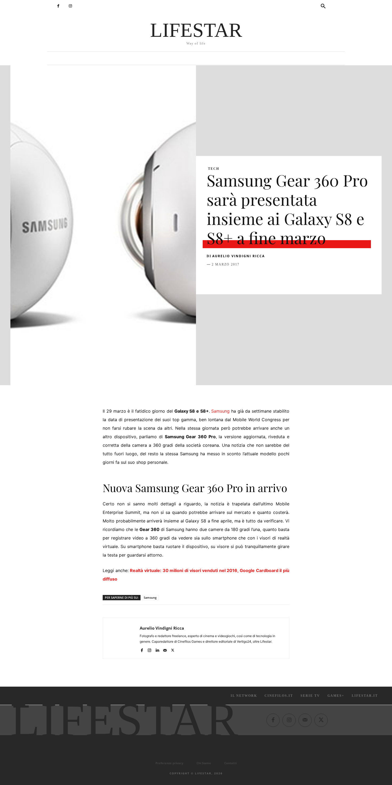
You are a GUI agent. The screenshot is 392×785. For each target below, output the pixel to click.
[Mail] (165, 649)
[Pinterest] (236, 277)
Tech (213, 168)
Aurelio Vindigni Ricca (238, 256)
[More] (298, 277)
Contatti (230, 763)
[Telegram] (285, 277)
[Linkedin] (261, 277)
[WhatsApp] (248, 277)
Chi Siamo (204, 763)
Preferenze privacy (169, 763)
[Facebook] (58, 6)
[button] (323, 6)
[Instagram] (70, 6)
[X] (224, 277)
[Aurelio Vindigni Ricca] (121, 638)
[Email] (273, 277)
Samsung (220, 411)
